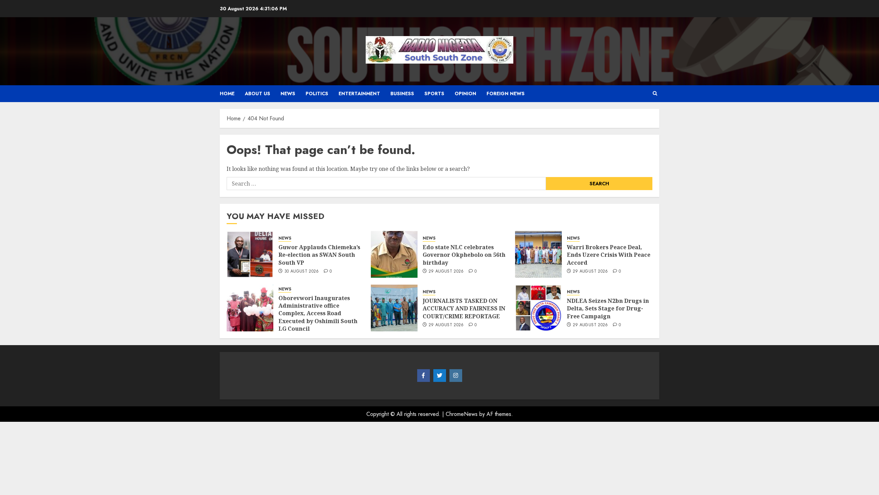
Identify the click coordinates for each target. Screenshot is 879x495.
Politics (317, 93)
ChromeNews (462, 414)
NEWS (288, 93)
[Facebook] (423, 375)
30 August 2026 (301, 271)
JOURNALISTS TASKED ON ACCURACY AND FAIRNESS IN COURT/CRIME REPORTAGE (464, 308)
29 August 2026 (446, 271)
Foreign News (506, 93)
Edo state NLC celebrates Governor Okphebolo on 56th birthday (464, 254)
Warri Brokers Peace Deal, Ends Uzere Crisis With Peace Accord (608, 254)
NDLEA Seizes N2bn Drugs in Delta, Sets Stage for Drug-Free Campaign (608, 308)
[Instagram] (455, 375)
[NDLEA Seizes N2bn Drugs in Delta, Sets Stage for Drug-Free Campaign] (538, 308)
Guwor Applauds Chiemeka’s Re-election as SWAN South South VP (319, 254)
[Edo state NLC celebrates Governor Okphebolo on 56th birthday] (394, 254)
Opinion (465, 93)
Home (227, 93)
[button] (655, 93)
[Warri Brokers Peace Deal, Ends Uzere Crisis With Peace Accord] (538, 254)
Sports (434, 93)
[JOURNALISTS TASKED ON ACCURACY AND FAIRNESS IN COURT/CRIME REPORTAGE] (394, 308)
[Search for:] (386, 183)
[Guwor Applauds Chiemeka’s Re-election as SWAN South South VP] (250, 254)
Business (402, 93)
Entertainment (359, 93)
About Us (257, 93)
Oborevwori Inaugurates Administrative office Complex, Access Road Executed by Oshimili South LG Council (317, 313)
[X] (439, 375)
